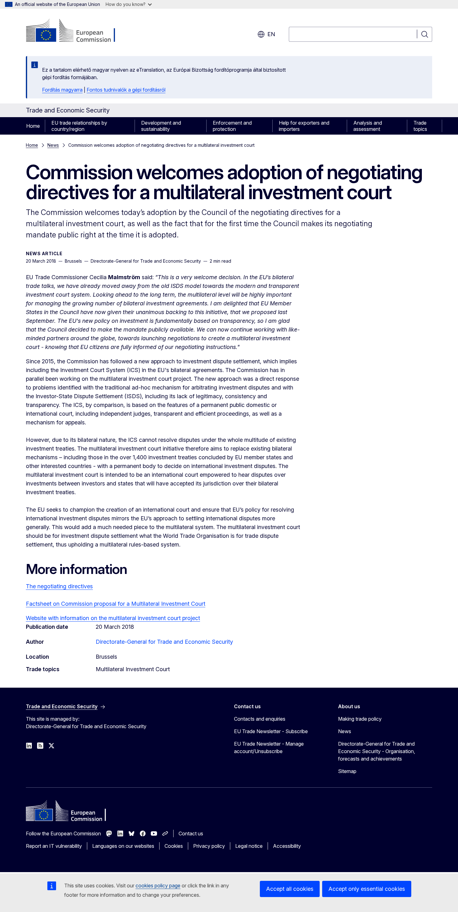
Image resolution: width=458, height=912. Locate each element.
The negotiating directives (59, 586)
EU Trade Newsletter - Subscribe (271, 731)
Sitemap (347, 771)
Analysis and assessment (367, 126)
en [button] (271, 34)
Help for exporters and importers (304, 126)
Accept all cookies (289, 889)
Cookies (174, 846)
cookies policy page (158, 885)
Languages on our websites (123, 846)
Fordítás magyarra (62, 90)
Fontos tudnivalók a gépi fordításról (126, 90)
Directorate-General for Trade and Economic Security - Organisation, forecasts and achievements (376, 751)
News (53, 145)
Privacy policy (209, 846)
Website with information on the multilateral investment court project (113, 618)
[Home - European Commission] (76, 31)
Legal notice (249, 846)
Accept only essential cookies (366, 889)
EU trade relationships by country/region (79, 126)
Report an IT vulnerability (54, 846)
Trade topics (420, 126)
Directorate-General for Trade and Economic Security (164, 641)
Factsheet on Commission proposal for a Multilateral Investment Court (115, 603)
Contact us (191, 833)
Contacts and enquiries (259, 719)
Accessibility (287, 846)
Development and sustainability (161, 126)
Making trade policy (360, 719)
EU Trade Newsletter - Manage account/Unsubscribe (269, 747)
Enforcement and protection (232, 126)
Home (33, 126)
